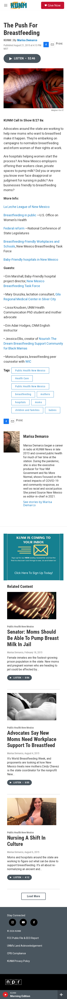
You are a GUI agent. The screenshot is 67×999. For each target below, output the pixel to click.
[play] (5, 994)
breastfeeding (23, 394)
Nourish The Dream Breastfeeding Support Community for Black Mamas (33, 343)
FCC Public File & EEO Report (23, 938)
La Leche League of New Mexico (26, 207)
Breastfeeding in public (20, 215)
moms (38, 402)
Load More (33, 896)
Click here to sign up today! (33, 573)
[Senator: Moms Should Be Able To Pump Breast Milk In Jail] (31, 605)
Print (59, 43)
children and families (27, 410)
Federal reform (14, 228)
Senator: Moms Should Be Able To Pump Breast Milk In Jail (33, 638)
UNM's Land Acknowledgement (24, 945)
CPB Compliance (16, 953)
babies (52, 410)
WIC (28, 361)
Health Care (22, 378)
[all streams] (62, 994)
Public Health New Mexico (30, 370)
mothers (45, 394)
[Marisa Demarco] (12, 442)
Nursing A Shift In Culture (26, 841)
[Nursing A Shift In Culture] (31, 811)
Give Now (54, 5)
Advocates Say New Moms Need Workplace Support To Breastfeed (31, 739)
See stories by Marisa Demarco (37, 503)
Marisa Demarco (27, 40)
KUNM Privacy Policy (18, 961)
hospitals (20, 402)
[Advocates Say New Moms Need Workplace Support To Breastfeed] (31, 706)
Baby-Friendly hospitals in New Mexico (31, 259)
